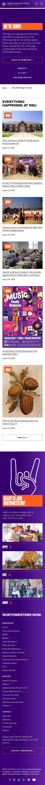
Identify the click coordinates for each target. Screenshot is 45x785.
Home (4, 88)
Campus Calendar (8, 670)
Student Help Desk (9, 656)
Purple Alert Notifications (11, 649)
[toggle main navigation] (41, 4)
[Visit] (22, 564)
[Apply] (22, 536)
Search (21, 68)
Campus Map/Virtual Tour (11, 691)
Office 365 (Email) (8, 642)
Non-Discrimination (14, 774)
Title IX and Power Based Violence (15, 659)
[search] (36, 4)
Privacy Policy (34, 774)
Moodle (5, 638)
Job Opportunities (9, 698)
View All (21, 437)
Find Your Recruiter (9, 723)
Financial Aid (7, 727)
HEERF (5, 634)
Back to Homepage (21, 60)
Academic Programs (9, 680)
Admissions (6, 719)
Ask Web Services (22, 77)
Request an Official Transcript (13, 652)
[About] (22, 592)
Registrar (5, 730)
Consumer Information (10, 695)
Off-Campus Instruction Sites (13, 702)
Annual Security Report (11, 631)
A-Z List (21, 73)
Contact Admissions (21, 751)
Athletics (5, 684)
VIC (3, 667)
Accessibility (25, 774)
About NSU (6, 716)
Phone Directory (8, 645)
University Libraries (9, 663)
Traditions (6, 705)
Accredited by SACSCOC (21, 771)
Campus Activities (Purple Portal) (14, 688)
